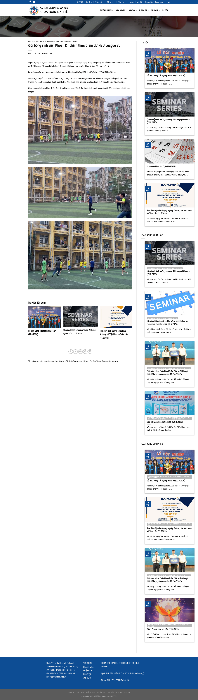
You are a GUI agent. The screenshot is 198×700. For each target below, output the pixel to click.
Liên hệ (139, 2)
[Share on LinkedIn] (90, 351)
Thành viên (99, 2)
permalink (115, 361)
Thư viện (121, 2)
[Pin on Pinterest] (85, 351)
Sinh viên (154, 10)
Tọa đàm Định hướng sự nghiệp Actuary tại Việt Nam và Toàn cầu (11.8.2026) (114, 334)
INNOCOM (113, 696)
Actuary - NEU (63, 361)
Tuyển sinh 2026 (106, 10)
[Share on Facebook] (70, 351)
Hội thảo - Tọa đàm (89, 361)
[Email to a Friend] (80, 351)
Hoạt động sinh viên (55, 42)
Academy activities (51, 361)
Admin (49, 53)
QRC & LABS (120, 10)
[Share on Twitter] (75, 351)
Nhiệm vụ (110, 2)
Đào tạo (132, 10)
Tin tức (75, 42)
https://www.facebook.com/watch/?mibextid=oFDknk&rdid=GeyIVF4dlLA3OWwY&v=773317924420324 (72, 72)
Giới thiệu (89, 2)
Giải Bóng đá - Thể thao (37, 42)
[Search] (169, 2)
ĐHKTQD (80, 2)
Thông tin (143, 10)
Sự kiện (165, 10)
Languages (159, 2)
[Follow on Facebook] (30, 2)
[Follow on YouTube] (34, 2)
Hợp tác (131, 2)
